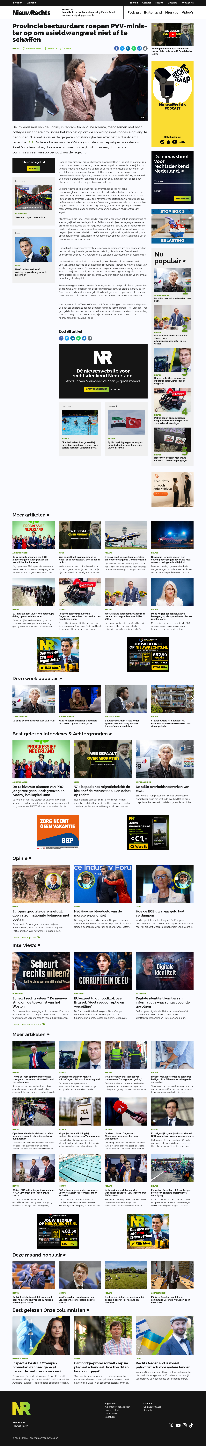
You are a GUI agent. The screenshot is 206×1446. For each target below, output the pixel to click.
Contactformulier (152, 1407)
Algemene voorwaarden (117, 1407)
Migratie (171, 12)
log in (117, 389)
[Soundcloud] (182, 142)
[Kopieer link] (145, 48)
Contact (146, 2)
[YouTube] (174, 142)
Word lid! (32, 2)
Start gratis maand (96, 389)
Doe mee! (33, 168)
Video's (188, 12)
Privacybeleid (112, 1410)
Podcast (134, 12)
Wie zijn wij (187, 2)
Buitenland (153, 12)
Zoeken (134, 2)
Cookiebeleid (111, 1413)
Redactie (147, 1410)
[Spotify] (162, 142)
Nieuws (159, 2)
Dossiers (172, 2)
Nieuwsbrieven (20, 1425)
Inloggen (17, 2)
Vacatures (110, 1417)
